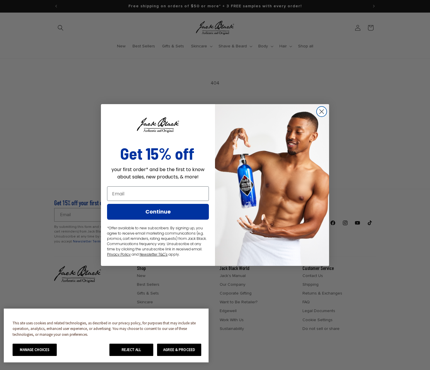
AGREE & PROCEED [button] (179, 349)
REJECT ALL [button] (131, 349)
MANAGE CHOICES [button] (34, 349)
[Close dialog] (322, 111)
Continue (158, 211)
